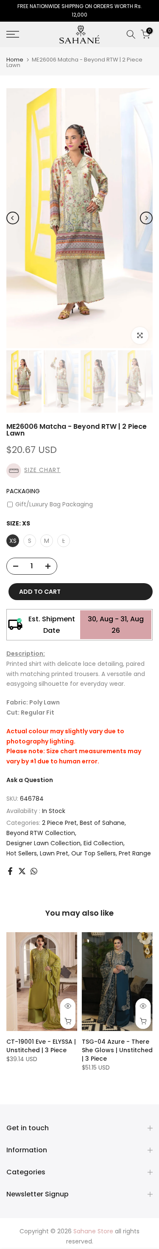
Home (14, 59)
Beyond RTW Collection (40, 833)
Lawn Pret (54, 853)
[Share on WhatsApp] (34, 871)
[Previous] (12, 218)
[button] (79, 470)
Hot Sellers (21, 853)
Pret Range (135, 853)
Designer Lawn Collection (43, 843)
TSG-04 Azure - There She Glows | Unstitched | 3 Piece (117, 1050)
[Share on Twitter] (22, 871)
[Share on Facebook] (10, 871)
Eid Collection (103, 843)
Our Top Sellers (93, 853)
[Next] (146, 218)
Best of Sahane (102, 823)
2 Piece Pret (59, 823)
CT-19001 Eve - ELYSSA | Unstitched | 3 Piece (41, 1045)
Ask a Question (29, 780)
